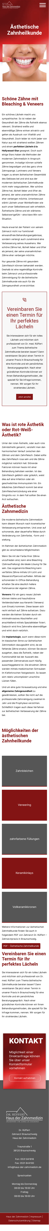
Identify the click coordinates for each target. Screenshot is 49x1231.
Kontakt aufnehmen (24, 1078)
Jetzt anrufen (24, 397)
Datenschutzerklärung (19, 1220)
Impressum (35, 1216)
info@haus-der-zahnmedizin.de (24, 1167)
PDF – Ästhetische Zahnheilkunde (21, 946)
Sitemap (36, 1220)
